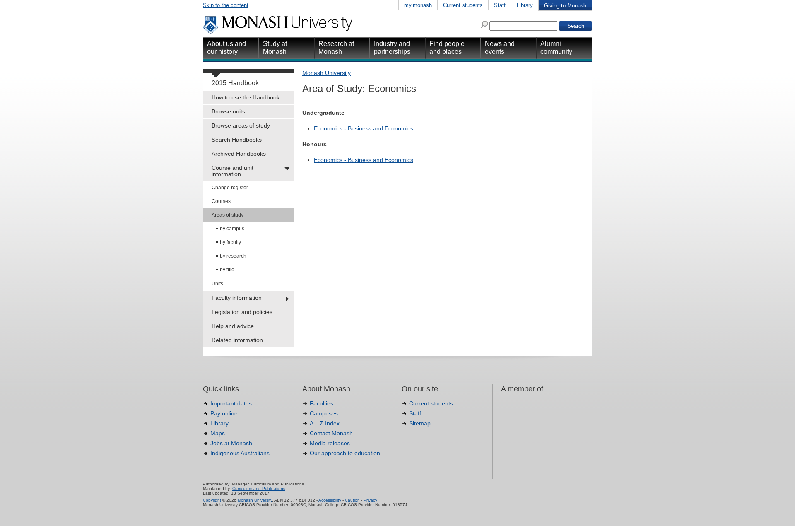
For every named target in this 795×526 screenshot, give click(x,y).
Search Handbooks (237, 139)
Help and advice (233, 326)
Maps (217, 433)
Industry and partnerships (392, 47)
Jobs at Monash (231, 443)
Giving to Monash (565, 5)
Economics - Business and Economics (363, 128)
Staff (500, 5)
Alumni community (556, 47)
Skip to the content (225, 5)
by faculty (230, 242)
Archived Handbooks (239, 153)
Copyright (212, 500)
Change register (230, 188)
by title (227, 270)
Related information (237, 340)
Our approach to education (345, 453)
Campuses (324, 413)
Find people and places (447, 47)
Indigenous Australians (240, 453)
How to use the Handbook (245, 97)
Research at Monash (336, 47)
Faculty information (237, 297)
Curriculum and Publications (258, 488)
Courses (221, 201)
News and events (500, 47)
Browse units (228, 111)
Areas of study (227, 215)
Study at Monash (275, 47)
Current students (463, 5)
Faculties (321, 403)
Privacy (370, 500)
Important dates (231, 403)
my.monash (418, 5)
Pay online (224, 413)
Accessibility (329, 500)
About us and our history (226, 47)
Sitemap (420, 423)
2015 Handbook (235, 83)
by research (233, 256)
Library (525, 5)
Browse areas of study (241, 125)
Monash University (326, 73)
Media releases (330, 443)
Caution (352, 500)
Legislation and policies (242, 312)
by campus (232, 229)
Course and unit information (232, 170)
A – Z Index (325, 423)
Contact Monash (331, 433)
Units (217, 284)
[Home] (278, 32)
